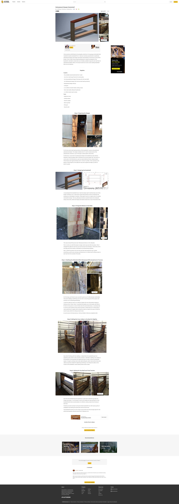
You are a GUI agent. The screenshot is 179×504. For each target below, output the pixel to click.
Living (89, 490)
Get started (100, 490)
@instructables (114, 489)
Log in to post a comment (89, 482)
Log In (171, 1)
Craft (82, 493)
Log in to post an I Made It (89, 430)
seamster (76, 470)
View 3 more (104, 40)
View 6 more (94, 292)
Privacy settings (87, 501)
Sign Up (175, 1)
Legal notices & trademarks (112, 501)
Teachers (23, 1)
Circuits (83, 489)
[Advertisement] (118, 59)
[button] (108, 11)
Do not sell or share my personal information (99, 501)
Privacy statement (80, 501)
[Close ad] (124, 46)
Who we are (100, 495)
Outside (89, 492)
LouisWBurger (58, 9)
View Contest (104, 417)
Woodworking (69, 9)
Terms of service (73, 501)
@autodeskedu (114, 491)
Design (83, 492)
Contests (18, 1)
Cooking (89, 489)
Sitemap (99, 493)
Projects (13, 1)
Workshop (64, 9)
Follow (71, 47)
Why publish (100, 489)
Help (99, 492)
